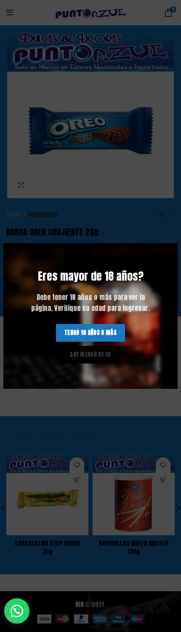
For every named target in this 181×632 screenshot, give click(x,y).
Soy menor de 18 (90, 354)
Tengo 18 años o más (90, 333)
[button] (21, 611)
